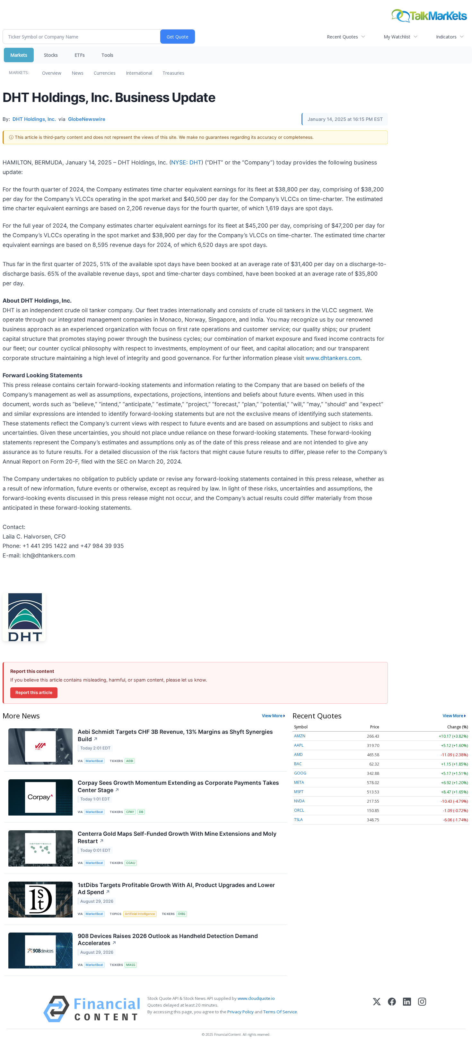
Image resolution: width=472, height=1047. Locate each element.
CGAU (130, 863)
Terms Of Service (280, 1012)
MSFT (298, 791)
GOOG (300, 773)
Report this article (33, 692)
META (299, 782)
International (139, 73)
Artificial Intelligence (140, 914)
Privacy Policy (240, 1012)
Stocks (51, 55)
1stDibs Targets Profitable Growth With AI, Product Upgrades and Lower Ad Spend (176, 889)
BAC (298, 763)
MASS (130, 965)
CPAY (130, 812)
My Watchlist (397, 37)
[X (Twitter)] (376, 1009)
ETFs (79, 55)
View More (272, 715)
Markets (18, 55)
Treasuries (173, 73)
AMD (298, 754)
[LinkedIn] (407, 1009)
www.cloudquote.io (256, 998)
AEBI (129, 761)
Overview (51, 73)
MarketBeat (94, 761)
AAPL (298, 745)
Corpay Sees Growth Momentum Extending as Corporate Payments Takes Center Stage (178, 786)
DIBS (181, 914)
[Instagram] (422, 1009)
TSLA (298, 819)
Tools (107, 55)
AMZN (299, 736)
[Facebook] (391, 1009)
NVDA (299, 801)
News (77, 73)
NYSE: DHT (186, 162)
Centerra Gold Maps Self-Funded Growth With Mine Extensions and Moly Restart (177, 837)
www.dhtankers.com (333, 358)
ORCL (299, 810)
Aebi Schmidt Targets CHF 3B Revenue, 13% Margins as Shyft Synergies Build (175, 735)
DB (141, 812)
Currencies (105, 73)
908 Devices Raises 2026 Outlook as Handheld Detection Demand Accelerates (168, 940)
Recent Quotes (342, 37)
